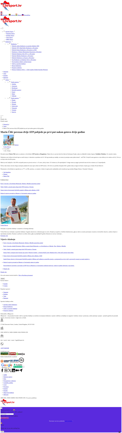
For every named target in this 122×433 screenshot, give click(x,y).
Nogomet (5, 292)
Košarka (5, 294)
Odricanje (5, 394)
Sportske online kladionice (10, 304)
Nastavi (2, 278)
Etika (4, 379)
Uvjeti (5, 384)
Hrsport (5, 174)
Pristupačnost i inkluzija (9, 381)
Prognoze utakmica (8, 310)
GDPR (5, 375)
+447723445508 (5, 348)
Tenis (4, 296)
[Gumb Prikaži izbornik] (2, 115)
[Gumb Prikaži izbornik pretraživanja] (1, 28)
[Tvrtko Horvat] (15, 223)
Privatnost (6, 386)
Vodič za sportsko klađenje (10, 308)
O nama (5, 285)
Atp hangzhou (7, 172)
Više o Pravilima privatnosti (25, 275)
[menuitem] (5, 15)
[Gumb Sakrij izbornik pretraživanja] (1, 117)
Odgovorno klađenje (8, 392)
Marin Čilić (6, 176)
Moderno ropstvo (7, 377)
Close (2, 431)
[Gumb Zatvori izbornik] (2, 28)
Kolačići (5, 388)
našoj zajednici (69, 421)
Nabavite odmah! (4, 418)
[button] (61, 13)
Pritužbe (5, 390)
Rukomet (5, 298)
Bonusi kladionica (8, 306)
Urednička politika (8, 382)
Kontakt (5, 283)
